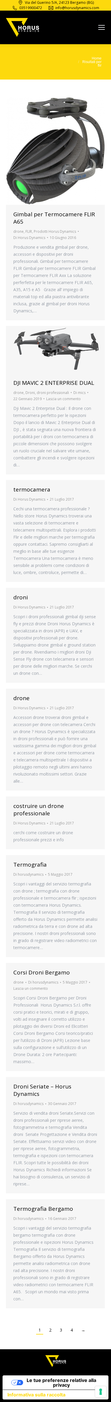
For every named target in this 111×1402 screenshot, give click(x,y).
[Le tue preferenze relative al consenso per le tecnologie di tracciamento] (100, 1391)
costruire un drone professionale (38, 809)
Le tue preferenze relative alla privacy (61, 1382)
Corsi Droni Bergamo (41, 972)
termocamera (31, 489)
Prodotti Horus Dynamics (55, 231)
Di (29, 237)
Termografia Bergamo (43, 1209)
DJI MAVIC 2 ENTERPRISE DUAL (53, 383)
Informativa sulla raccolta (36, 1395)
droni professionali (53, 392)
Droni (30, 392)
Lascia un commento (63, 398)
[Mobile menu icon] (101, 27)
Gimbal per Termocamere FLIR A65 (54, 217)
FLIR (28, 231)
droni (20, 597)
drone (18, 231)
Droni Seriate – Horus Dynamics (42, 1090)
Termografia (30, 864)
